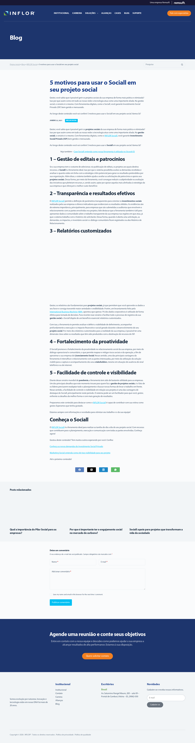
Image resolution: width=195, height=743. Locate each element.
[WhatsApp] (115, 469)
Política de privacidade (64, 735)
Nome (55, 562)
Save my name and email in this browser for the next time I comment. (78, 594)
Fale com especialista (179, 13)
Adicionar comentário (61, 572)
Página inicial (15, 65)
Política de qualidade (83, 735)
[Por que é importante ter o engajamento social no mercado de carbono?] (97, 509)
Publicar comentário (61, 602)
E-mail (104, 562)
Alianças (106, 13)
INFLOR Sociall (111, 136)
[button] (162, 13)
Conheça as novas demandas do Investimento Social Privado (76, 447)
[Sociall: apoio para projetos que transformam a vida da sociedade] (157, 509)
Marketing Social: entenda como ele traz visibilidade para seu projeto (80, 453)
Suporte (137, 13)
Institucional (61, 13)
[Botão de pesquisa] (182, 64)
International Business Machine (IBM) (66, 312)
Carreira (77, 13)
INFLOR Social (32, 65)
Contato (59, 693)
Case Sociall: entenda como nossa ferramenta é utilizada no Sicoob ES (104, 152)
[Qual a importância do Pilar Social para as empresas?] (38, 509)
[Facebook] (79, 469)
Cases (118, 13)
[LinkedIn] (103, 469)
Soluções (90, 13)
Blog (126, 13)
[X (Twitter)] (91, 469)
